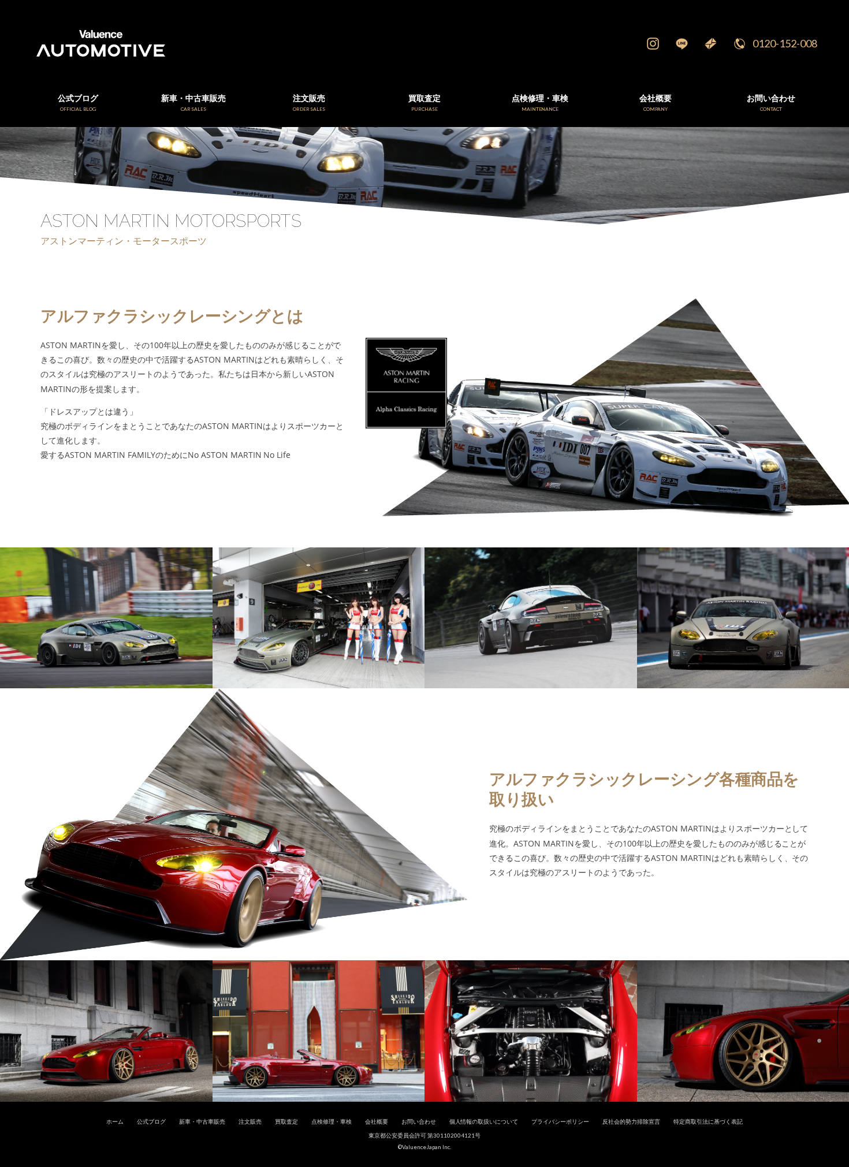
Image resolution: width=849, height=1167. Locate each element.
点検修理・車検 (331, 1121)
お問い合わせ (418, 1121)
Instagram (652, 43)
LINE (681, 43)
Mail (710, 43)
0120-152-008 (785, 43)
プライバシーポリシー (560, 1121)
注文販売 (250, 1121)
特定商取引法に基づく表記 (708, 1121)
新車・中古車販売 (202, 1121)
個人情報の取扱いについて (484, 1121)
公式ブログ (151, 1121)
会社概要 (376, 1121)
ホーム (115, 1121)
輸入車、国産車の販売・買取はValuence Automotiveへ (276, 43)
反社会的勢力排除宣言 (631, 1121)
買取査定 (286, 1121)
